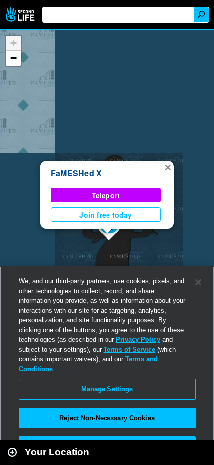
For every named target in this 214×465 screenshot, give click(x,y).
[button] (168, 167)
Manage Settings (107, 389)
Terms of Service (129, 349)
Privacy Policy (138, 339)
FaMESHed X (76, 173)
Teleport (106, 195)
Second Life (21, 14)
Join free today (105, 215)
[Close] (198, 282)
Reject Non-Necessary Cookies (107, 418)
